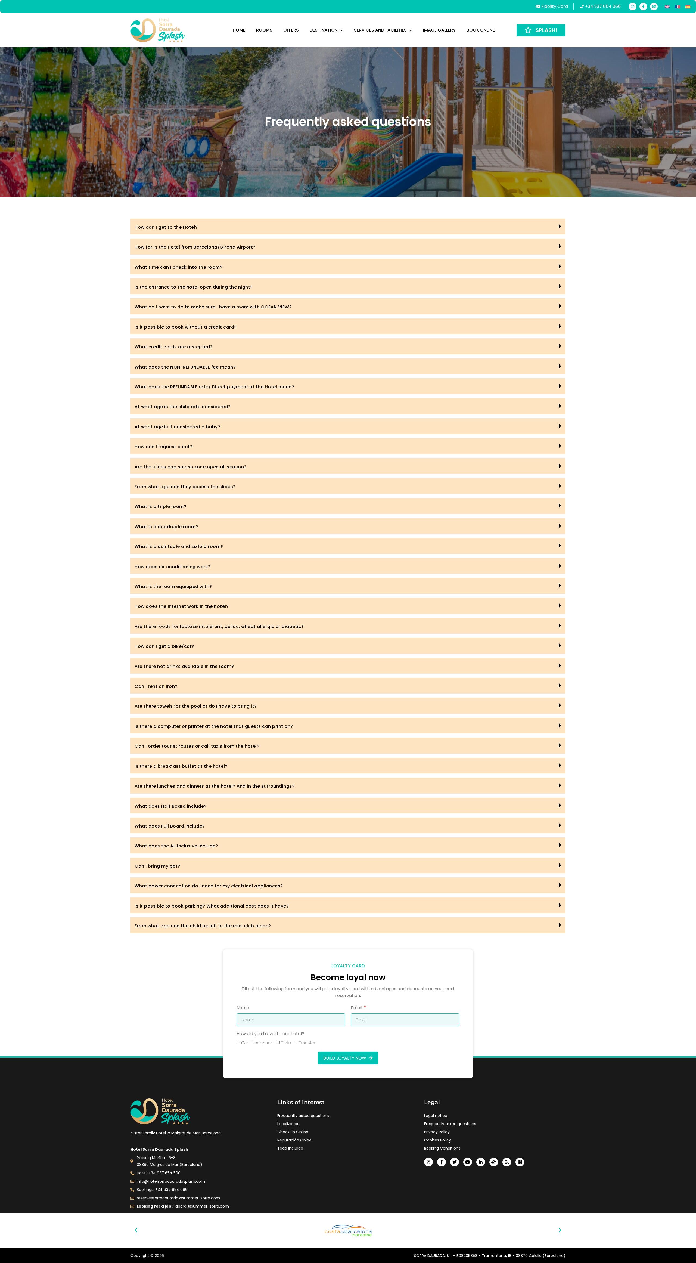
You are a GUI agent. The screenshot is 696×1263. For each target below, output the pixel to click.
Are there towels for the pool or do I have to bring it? (196, 706)
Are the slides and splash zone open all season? (191, 467)
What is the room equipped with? (173, 586)
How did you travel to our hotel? (270, 1034)
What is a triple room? (160, 506)
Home (239, 30)
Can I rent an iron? (156, 686)
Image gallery (439, 30)
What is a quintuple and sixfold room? (179, 546)
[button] (348, 226)
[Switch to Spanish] (688, 6)
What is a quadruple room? (166, 527)
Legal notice (435, 1115)
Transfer (307, 1042)
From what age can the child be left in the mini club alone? (203, 926)
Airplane (265, 1042)
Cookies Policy (437, 1140)
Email (357, 1008)
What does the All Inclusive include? (176, 846)
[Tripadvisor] (654, 6)
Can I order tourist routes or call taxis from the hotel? (197, 746)
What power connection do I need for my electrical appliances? (209, 886)
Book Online (481, 30)
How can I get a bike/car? (164, 646)
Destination (324, 30)
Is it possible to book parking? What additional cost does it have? (212, 906)
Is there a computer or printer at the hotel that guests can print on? (214, 726)
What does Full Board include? (170, 826)
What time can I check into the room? (178, 267)
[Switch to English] (667, 6)
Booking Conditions (442, 1148)
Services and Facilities (380, 30)
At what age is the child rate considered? (183, 407)
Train (286, 1042)
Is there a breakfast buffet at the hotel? (181, 766)
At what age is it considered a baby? (177, 427)
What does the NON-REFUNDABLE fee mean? (185, 367)
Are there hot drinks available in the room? (184, 666)
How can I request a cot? (163, 447)
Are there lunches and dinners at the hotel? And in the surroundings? (214, 786)
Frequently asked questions (303, 1115)
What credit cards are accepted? (174, 347)
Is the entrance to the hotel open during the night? (194, 287)
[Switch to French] (677, 6)
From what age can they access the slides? (185, 487)
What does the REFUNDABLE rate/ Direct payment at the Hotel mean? (214, 387)
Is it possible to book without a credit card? (186, 327)
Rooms (264, 30)
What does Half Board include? (171, 806)
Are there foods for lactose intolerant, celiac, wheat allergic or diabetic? (219, 626)
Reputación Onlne (294, 1140)
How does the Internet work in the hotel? (182, 606)
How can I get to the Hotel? (166, 227)
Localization (288, 1123)
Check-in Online (292, 1132)
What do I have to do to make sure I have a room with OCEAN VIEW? (213, 307)
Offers (291, 30)
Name (243, 1008)
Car (244, 1042)
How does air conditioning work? (173, 567)
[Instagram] (632, 6)
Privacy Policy (437, 1132)
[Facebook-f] (643, 6)
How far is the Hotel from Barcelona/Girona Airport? (195, 247)
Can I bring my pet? (157, 866)
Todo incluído (290, 1148)
